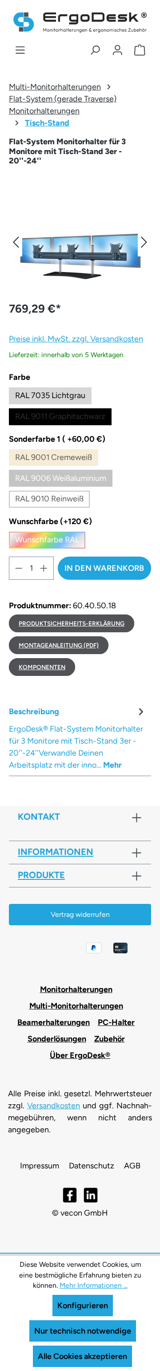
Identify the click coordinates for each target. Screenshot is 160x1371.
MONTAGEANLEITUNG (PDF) (59, 645)
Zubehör (109, 1039)
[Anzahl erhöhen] (44, 568)
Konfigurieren (82, 1305)
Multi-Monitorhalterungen (76, 1006)
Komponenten (42, 667)
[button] (15, 242)
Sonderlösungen (57, 1039)
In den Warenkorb (104, 568)
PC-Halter (116, 1022)
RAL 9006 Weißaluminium (63, 480)
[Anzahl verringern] (18, 568)
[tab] (78, 737)
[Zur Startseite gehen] (80, 22)
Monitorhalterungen (76, 989)
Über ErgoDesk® (80, 1055)
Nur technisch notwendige (82, 1331)
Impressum (39, 1166)
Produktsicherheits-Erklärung (71, 623)
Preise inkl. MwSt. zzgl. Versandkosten (76, 339)
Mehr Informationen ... (94, 1285)
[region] (80, 242)
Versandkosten (53, 1106)
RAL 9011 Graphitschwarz (60, 416)
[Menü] (20, 50)
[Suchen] (95, 50)
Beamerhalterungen (53, 1022)
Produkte (41, 875)
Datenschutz (91, 1166)
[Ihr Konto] (117, 50)
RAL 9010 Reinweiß (52, 501)
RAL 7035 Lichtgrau (50, 395)
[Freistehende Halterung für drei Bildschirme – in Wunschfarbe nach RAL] (80, 242)
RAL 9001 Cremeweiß (56, 459)
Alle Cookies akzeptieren (82, 1356)
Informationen (55, 851)
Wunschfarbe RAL (50, 542)
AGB (132, 1166)
